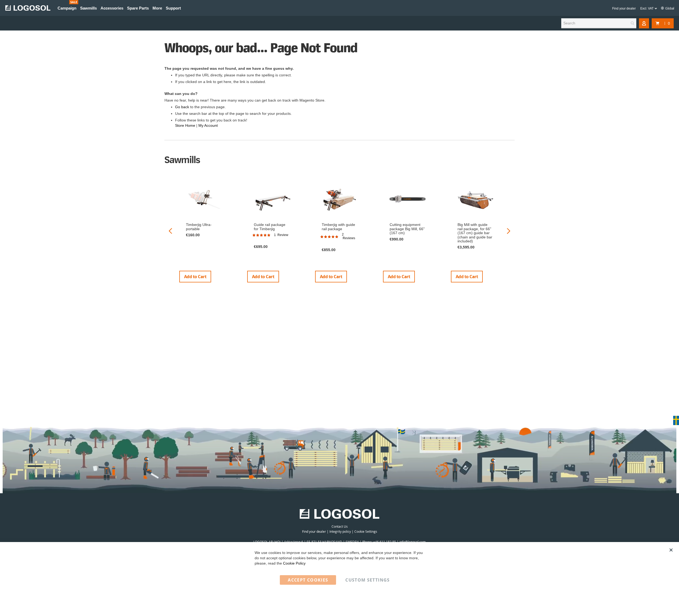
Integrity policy (340, 531)
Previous (170, 231)
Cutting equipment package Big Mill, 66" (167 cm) (407, 228)
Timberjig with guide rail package (338, 226)
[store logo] (27, 8)
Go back (182, 107)
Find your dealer (624, 8)
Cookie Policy (294, 563)
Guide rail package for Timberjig (269, 226)
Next (509, 231)
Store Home (185, 125)
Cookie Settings (365, 531)
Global (669, 8)
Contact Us (340, 526)
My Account (208, 125)
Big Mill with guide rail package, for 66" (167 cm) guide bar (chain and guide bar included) (475, 232)
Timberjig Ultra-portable (199, 226)
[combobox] (598, 23)
